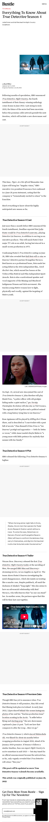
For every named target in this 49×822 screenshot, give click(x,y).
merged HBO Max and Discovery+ (24, 568)
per (33, 402)
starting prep (16, 721)
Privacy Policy (6, 817)
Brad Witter (7, 84)
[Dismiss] (45, 800)
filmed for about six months (21, 737)
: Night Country (15, 98)
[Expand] (38, 800)
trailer (26, 565)
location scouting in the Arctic (15, 717)
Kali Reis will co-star (34, 256)
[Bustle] (8, 4)
